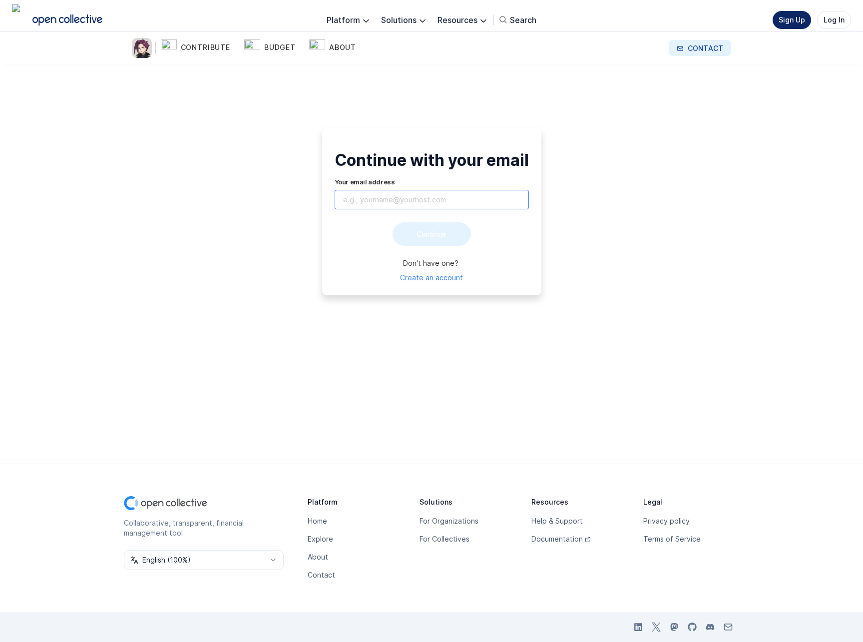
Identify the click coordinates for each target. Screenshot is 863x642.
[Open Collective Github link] (692, 627)
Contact (321, 575)
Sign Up (792, 19)
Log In (834, 19)
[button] (200, 48)
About (318, 557)
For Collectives (444, 539)
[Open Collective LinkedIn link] (638, 627)
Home (317, 521)
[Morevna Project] (144, 48)
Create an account (431, 277)
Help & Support (557, 521)
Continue (431, 234)
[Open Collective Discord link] (710, 627)
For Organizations (449, 521)
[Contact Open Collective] (728, 627)
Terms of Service (672, 539)
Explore (320, 539)
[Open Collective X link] (656, 627)
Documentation (557, 539)
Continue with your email (432, 160)
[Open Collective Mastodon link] (674, 627)
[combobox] (204, 560)
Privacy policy (666, 521)
